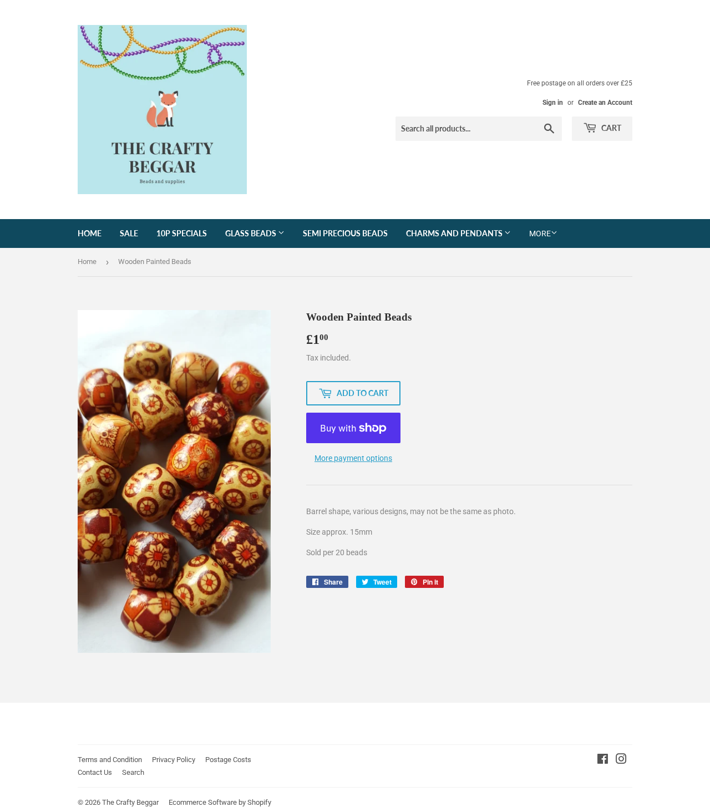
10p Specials (181, 233)
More (540, 233)
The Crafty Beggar (130, 802)
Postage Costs (228, 759)
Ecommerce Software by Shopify (220, 802)
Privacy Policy (173, 759)
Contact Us (95, 772)
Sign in (552, 102)
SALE (129, 233)
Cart (610, 128)
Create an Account (605, 102)
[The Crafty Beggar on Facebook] (602, 760)
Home (90, 233)
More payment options (353, 458)
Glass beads (251, 233)
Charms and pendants (455, 233)
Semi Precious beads (345, 233)
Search (133, 772)
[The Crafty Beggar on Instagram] (621, 760)
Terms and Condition (110, 759)
